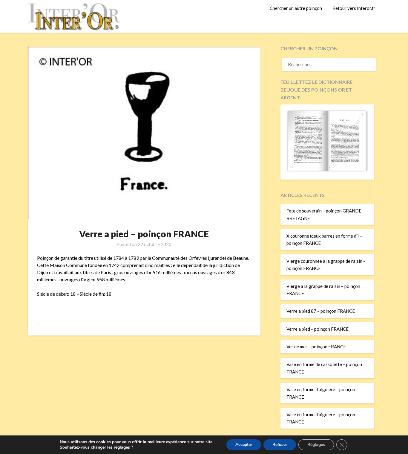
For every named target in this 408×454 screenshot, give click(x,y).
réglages (122, 447)
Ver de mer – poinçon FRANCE (316, 346)
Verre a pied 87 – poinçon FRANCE (320, 311)
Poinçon (45, 258)
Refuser (279, 444)
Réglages (316, 444)
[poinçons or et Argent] (327, 169)
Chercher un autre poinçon (296, 8)
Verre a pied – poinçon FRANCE (317, 329)
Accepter (243, 444)
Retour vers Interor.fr (353, 8)
